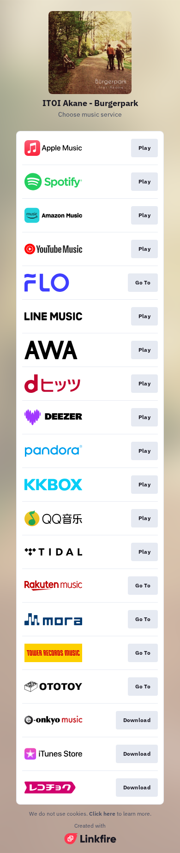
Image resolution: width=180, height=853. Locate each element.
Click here (102, 813)
